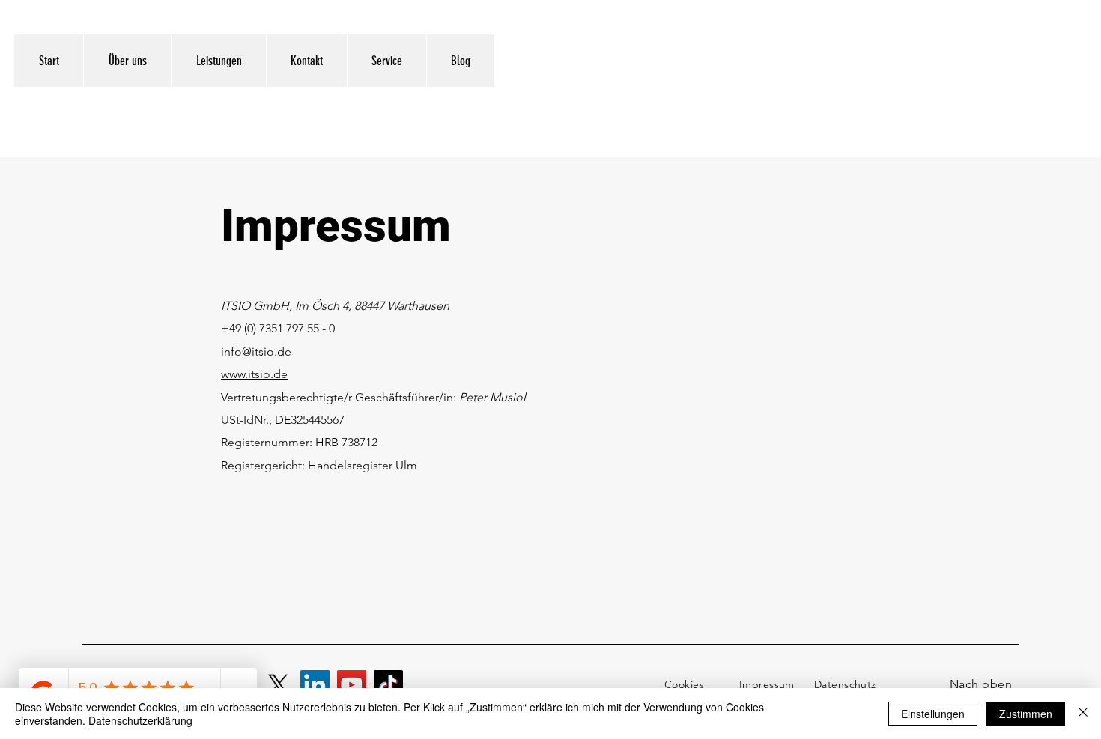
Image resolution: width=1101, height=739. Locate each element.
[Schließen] (1083, 713)
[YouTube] (351, 684)
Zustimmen (1025, 713)
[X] (278, 684)
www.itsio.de (254, 374)
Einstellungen (933, 713)
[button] (386, 60)
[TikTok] (388, 684)
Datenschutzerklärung (140, 720)
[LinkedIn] (315, 684)
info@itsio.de (256, 351)
